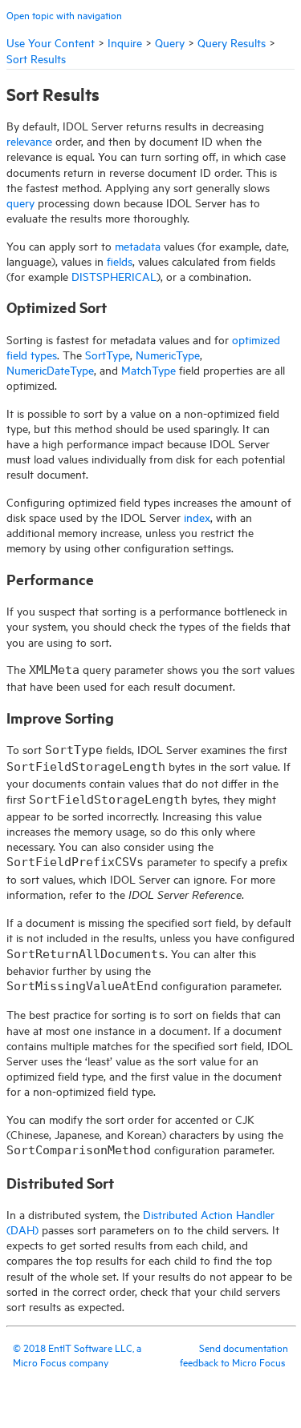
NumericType (168, 354)
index (197, 516)
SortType (107, 354)
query (20, 202)
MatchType (148, 369)
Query (170, 42)
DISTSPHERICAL (114, 275)
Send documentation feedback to (234, 1354)
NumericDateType (50, 369)
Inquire (125, 42)
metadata (138, 245)
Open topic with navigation (64, 14)
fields (119, 260)
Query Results (231, 42)
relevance (29, 140)
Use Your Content (50, 42)
